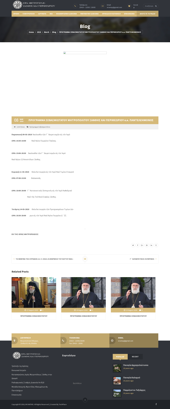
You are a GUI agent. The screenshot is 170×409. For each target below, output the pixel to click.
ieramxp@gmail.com (114, 7)
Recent (135, 356)
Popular (120, 357)
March (46, 32)
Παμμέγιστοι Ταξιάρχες (134, 390)
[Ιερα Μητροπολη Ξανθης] (33, 4)
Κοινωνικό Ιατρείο (19, 370)
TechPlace (63, 404)
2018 (39, 32)
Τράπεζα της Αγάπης (20, 366)
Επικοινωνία (16, 395)
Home (31, 32)
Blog (54, 32)
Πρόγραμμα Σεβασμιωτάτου (39, 127)
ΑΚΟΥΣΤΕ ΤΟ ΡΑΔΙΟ (147, 14)
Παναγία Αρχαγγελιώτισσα (135, 365)
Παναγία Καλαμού (131, 377)
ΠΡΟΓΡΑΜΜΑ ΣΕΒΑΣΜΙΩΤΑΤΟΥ (33, 316)
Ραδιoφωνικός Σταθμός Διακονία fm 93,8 (28, 382)
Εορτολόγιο (77, 383)
